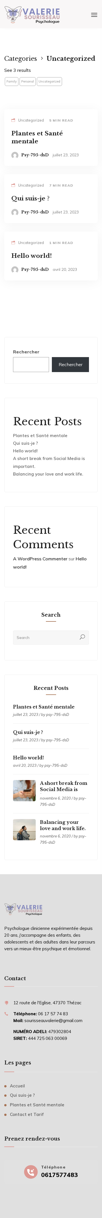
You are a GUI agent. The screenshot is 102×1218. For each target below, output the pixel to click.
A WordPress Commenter (40, 559)
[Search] (82, 637)
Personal (27, 81)
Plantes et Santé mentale (40, 435)
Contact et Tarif (27, 1114)
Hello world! (25, 450)
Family (12, 81)
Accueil (17, 1086)
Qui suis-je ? (25, 443)
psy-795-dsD (57, 714)
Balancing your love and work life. (48, 474)
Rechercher (26, 352)
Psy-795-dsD (35, 154)
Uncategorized (49, 81)
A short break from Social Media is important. (63, 789)
